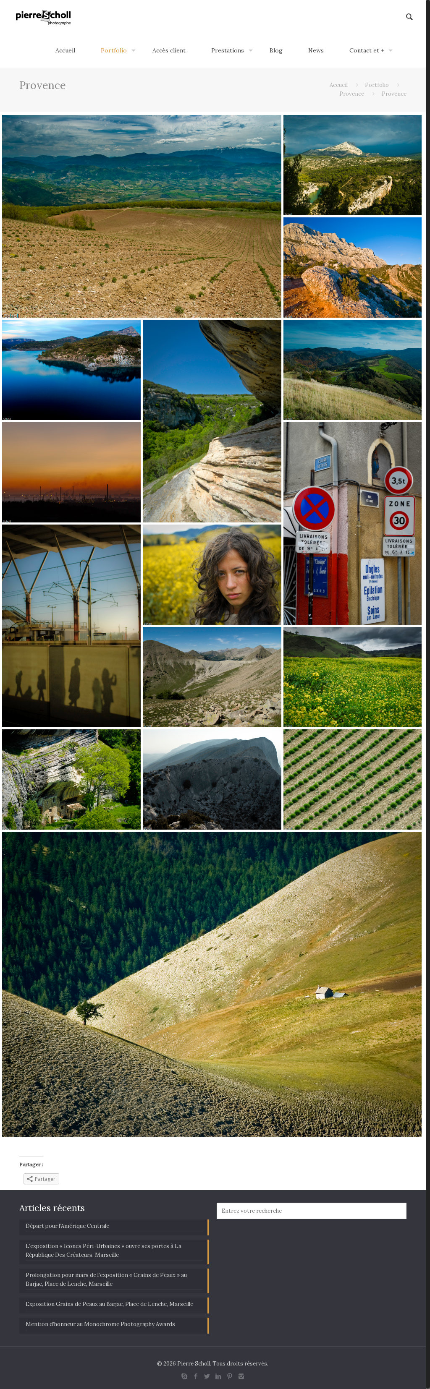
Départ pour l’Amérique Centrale (67, 1226)
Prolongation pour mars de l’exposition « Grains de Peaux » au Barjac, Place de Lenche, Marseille (106, 1279)
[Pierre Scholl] (43, 17)
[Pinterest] (229, 1376)
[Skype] (184, 1376)
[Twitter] (207, 1376)
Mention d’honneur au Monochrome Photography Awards (100, 1324)
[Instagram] (241, 1376)
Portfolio (377, 85)
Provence (351, 93)
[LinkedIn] (218, 1376)
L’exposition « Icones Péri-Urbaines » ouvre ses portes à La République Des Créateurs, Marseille (103, 1250)
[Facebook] (195, 1376)
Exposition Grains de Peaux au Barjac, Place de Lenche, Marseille (109, 1304)
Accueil (339, 85)
